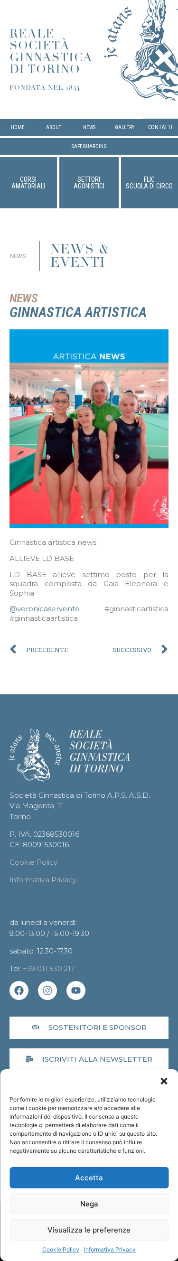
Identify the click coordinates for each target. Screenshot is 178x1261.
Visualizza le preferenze (89, 1229)
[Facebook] (18, 990)
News (89, 127)
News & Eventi (80, 256)
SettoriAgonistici (89, 183)
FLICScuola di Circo (149, 183)
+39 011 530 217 (49, 968)
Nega (89, 1203)
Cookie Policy (60, 1249)
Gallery (124, 127)
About (53, 127)
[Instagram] (47, 990)
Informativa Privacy (110, 1249)
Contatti (160, 127)
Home (18, 127)
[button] (164, 1081)
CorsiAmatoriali (28, 183)
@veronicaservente (44, 608)
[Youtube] (75, 990)
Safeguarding (89, 146)
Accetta (89, 1177)
